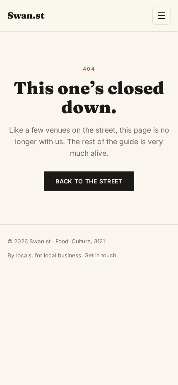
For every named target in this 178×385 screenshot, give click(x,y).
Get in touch (100, 255)
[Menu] (161, 16)
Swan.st (26, 15)
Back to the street (89, 181)
